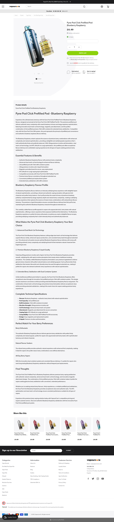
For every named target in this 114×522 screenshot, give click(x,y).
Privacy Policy (62, 482)
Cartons (4, 485)
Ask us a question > (76, 73)
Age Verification (63, 476)
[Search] (84, 7)
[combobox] (56, 6)
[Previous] (18, 426)
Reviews (32, 466)
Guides (32, 473)
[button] (3, 6)
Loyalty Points (62, 466)
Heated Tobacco (6, 479)
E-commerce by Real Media (58, 519)
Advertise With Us (35, 482)
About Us (32, 463)
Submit (68, 450)
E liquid (4, 476)
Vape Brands (5, 463)
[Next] (95, 426)
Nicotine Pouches (7, 482)
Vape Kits (4, 473)
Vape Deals (5, 492)
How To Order (62, 479)
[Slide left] (34, 74)
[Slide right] (43, 74)
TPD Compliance (34, 479)
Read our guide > (91, 73)
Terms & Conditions (64, 473)
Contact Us (61, 485)
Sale (3, 489)
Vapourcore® (38, 514)
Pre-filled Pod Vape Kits (8, 466)
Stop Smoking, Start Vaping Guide (39, 476)
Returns (61, 469)
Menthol (4, 495)
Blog (31, 469)
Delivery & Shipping (64, 463)
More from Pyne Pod (38, 82)
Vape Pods (5, 469)
